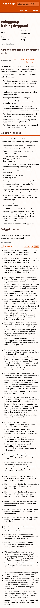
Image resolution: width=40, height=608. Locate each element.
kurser (27, 10)
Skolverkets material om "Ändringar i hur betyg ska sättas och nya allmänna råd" (21, 565)
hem (21, 10)
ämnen (35, 10)
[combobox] (28, 4)
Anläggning (25, 33)
